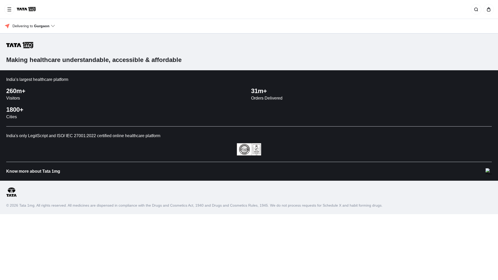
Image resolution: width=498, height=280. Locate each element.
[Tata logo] (11, 196)
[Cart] (487, 9)
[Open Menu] (9, 9)
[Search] (475, 9)
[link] (27, 9)
